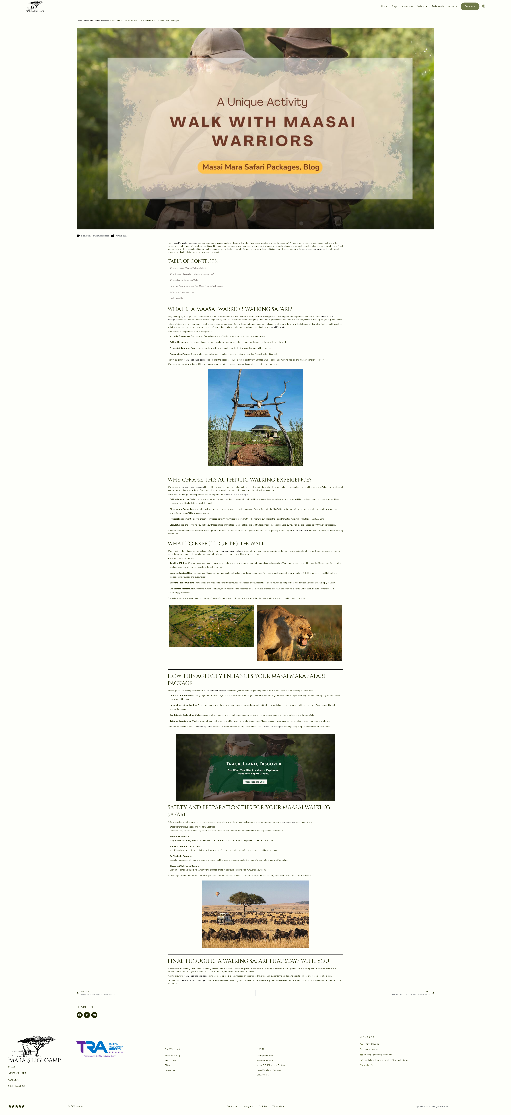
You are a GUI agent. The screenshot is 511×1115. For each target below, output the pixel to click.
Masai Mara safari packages (185, 243)
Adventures (407, 6)
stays (11, 1067)
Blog (83, 236)
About (451, 6)
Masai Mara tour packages (313, 249)
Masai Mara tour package (236, 494)
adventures (17, 1073)
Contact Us (16, 1086)
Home (384, 6)
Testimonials (438, 6)
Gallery (420, 6)
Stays (394, 6)
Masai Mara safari (278, 327)
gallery (14, 1079)
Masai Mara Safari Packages (96, 21)
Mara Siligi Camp (204, 726)
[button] (80, 1015)
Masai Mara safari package (231, 551)
